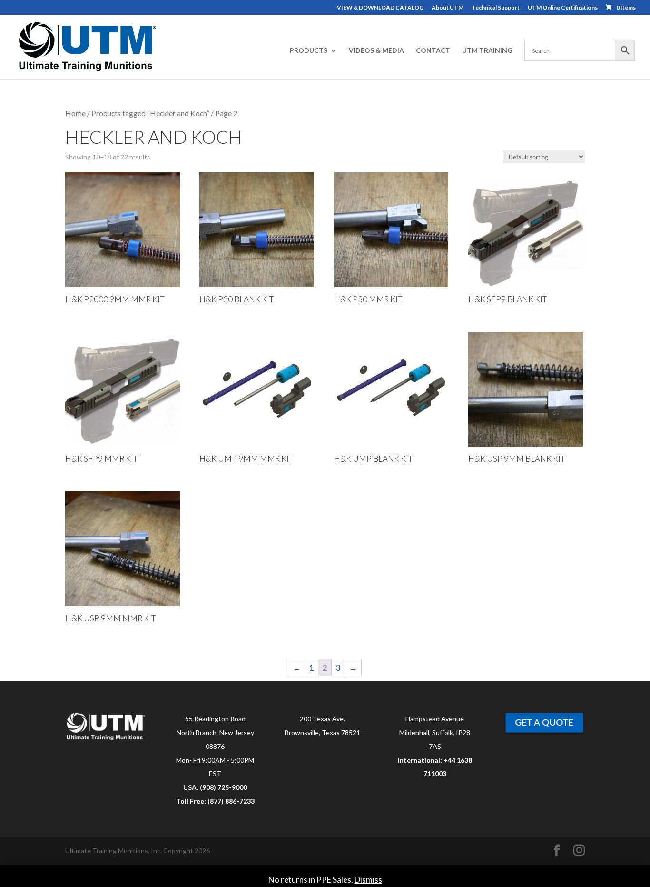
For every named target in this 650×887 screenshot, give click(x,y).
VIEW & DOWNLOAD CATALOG (380, 8)
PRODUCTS (308, 50)
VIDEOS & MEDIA (376, 50)
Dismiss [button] (368, 880)
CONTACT (433, 50)
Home (75, 113)
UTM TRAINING (487, 50)
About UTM (447, 8)
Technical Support (496, 8)
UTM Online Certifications (563, 8)
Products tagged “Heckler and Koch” (150, 113)
